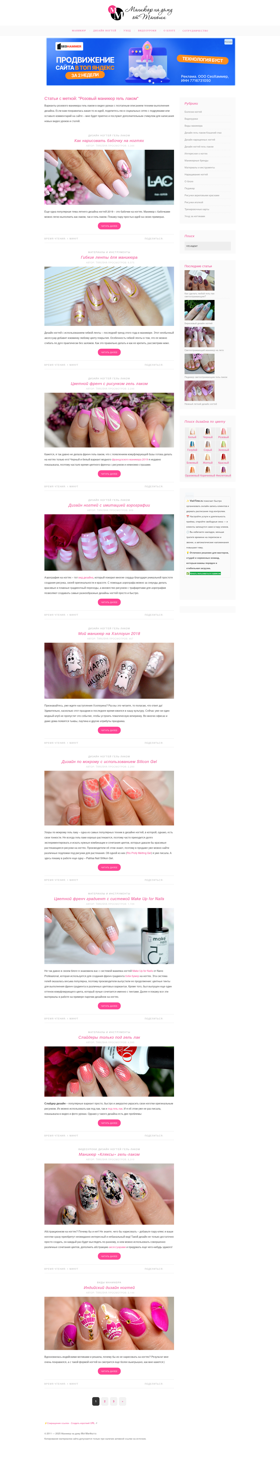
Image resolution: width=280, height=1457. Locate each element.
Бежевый (192, 462)
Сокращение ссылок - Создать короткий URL (71, 1423)
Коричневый (207, 475)
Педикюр (190, 188)
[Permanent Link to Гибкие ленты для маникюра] (109, 325)
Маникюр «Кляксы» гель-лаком (109, 1154)
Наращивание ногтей (196, 174)
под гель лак (115, 1108)
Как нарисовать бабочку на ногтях (109, 140)
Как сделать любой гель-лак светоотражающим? (199, 295)
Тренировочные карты (197, 209)
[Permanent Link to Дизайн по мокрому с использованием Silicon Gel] (109, 824)
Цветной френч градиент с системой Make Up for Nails (109, 898)
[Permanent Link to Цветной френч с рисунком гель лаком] (109, 446)
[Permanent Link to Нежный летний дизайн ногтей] (200, 400)
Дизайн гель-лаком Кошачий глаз (203, 132)
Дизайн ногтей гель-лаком (109, 135)
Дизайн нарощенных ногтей (200, 139)
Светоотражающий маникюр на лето (204, 350)
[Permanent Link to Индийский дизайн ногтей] (109, 1349)
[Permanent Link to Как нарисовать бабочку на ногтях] (109, 204)
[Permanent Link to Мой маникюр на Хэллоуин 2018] (109, 698)
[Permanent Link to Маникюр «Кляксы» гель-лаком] (109, 1223)
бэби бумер (132, 976)
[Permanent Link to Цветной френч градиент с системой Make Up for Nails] (109, 963)
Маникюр (79, 30)
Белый (192, 437)
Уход (127, 30)
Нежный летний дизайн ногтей (201, 403)
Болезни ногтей (193, 111)
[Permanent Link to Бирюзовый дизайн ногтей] (200, 319)
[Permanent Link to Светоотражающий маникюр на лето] (200, 346)
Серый (208, 450)
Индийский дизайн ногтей (109, 1287)
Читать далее (109, 226)
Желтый (208, 462)
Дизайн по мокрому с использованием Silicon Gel (109, 761)
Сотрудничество (195, 31)
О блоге (169, 30)
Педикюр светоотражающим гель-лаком (206, 376)
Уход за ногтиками (195, 216)
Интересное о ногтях (196, 153)
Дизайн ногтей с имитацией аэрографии (109, 505)
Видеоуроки (147, 30)
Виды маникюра (109, 1282)
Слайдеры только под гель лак (109, 1037)
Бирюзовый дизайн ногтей (198, 323)
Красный (223, 462)
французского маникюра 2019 (130, 459)
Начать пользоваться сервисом (205, 573)
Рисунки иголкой (194, 202)
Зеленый (223, 450)
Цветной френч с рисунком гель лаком (109, 383)
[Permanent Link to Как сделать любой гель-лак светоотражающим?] (200, 289)
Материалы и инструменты (109, 252)
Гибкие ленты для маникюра (109, 257)
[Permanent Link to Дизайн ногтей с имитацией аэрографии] (109, 569)
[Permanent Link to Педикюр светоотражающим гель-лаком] (200, 373)
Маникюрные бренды (196, 160)
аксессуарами (117, 1247)
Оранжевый (192, 475)
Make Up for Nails (142, 971)
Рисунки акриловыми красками (202, 195)
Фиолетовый (223, 475)
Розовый (223, 437)
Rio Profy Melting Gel (139, 853)
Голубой (192, 450)
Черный (208, 437)
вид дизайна (85, 577)
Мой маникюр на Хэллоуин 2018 (109, 633)
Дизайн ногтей (104, 30)
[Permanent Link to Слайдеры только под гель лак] (109, 1095)
